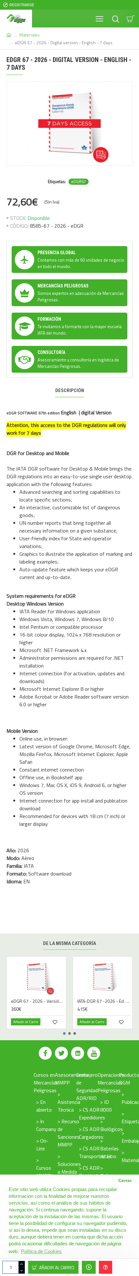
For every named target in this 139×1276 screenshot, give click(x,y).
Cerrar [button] (125, 1180)
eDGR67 (78, 182)
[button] (64, 1033)
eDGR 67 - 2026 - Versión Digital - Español (37, 1001)
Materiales (29, 34)
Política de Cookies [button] (41, 1251)
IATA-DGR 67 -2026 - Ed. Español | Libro (104, 1001)
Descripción (69, 390)
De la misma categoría (69, 943)
